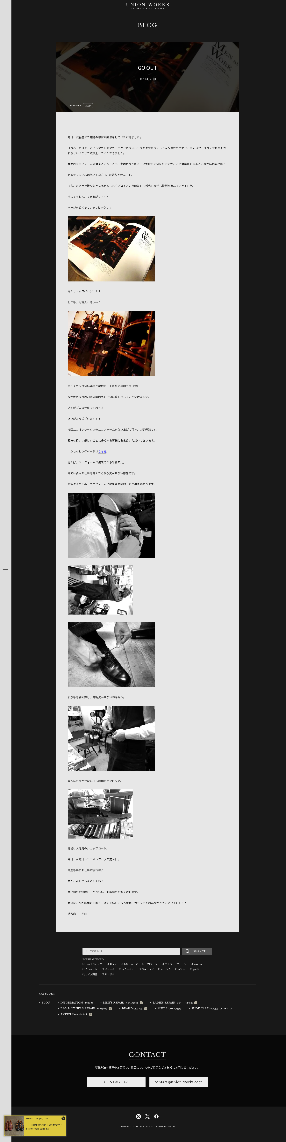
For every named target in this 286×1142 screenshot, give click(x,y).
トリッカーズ (131, 964)
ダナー (181, 969)
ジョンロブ (148, 969)
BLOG (147, 25)
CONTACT (147, 1055)
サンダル (109, 974)
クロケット (91, 969)
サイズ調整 (91, 974)
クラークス (128, 969)
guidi (196, 969)
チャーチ (109, 969)
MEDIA (88, 105)
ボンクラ (166, 969)
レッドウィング (93, 964)
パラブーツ (151, 964)
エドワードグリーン (175, 964)
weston (198, 964)
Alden (113, 964)
